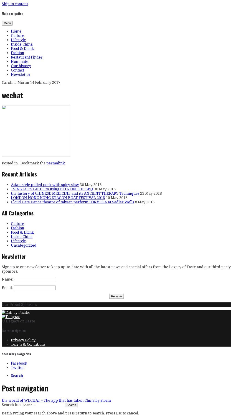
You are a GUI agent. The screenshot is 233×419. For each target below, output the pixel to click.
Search (17, 375)
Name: (7, 279)
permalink (55, 163)
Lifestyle (18, 40)
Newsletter (20, 74)
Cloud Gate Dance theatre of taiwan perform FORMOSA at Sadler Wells (72, 202)
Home (16, 31)
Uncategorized (23, 245)
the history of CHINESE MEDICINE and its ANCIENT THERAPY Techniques (75, 193)
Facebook (19, 363)
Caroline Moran (16, 82)
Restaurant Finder (27, 57)
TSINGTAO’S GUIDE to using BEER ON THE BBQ (52, 189)
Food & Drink (22, 48)
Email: (7, 288)
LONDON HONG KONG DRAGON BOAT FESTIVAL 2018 (58, 198)
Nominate (19, 61)
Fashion (17, 53)
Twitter (17, 367)
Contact (17, 70)
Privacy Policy (23, 340)
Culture (17, 35)
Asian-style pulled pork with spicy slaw (45, 185)
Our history (21, 66)
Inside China (22, 44)
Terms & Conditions (28, 344)
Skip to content (15, 4)
